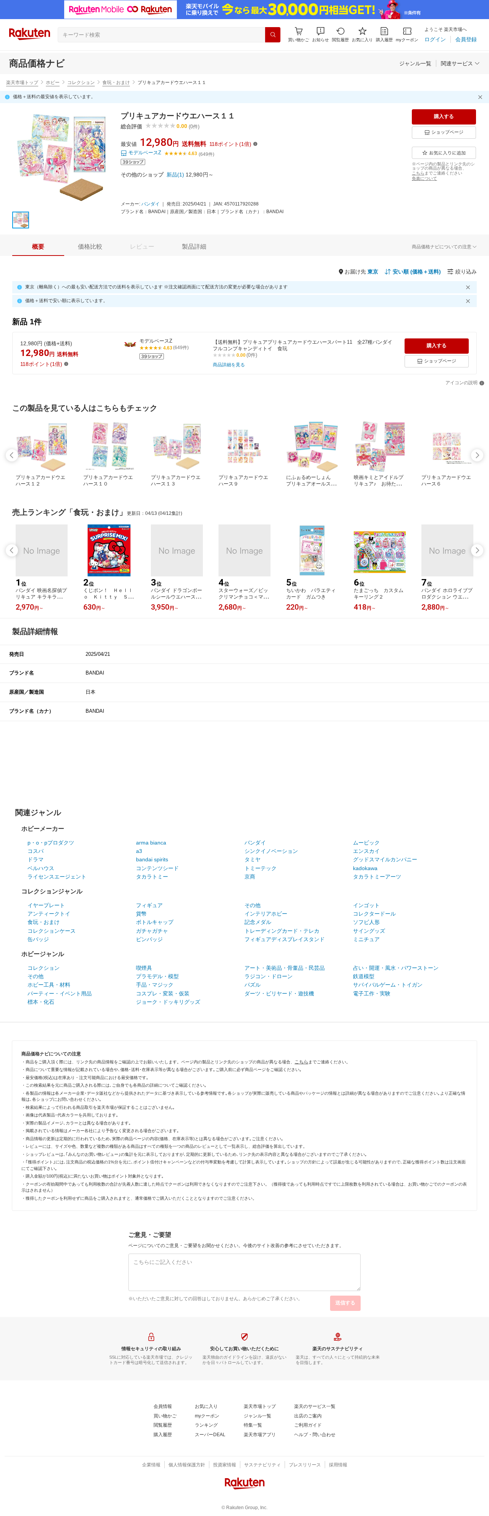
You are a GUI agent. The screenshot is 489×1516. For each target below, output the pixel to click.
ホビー (53, 82)
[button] (320, 34)
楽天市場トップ (22, 82)
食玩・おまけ (116, 82)
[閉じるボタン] (481, 97)
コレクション (81, 82)
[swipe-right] (477, 455)
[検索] (272, 34)
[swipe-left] (12, 455)
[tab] (38, 247)
